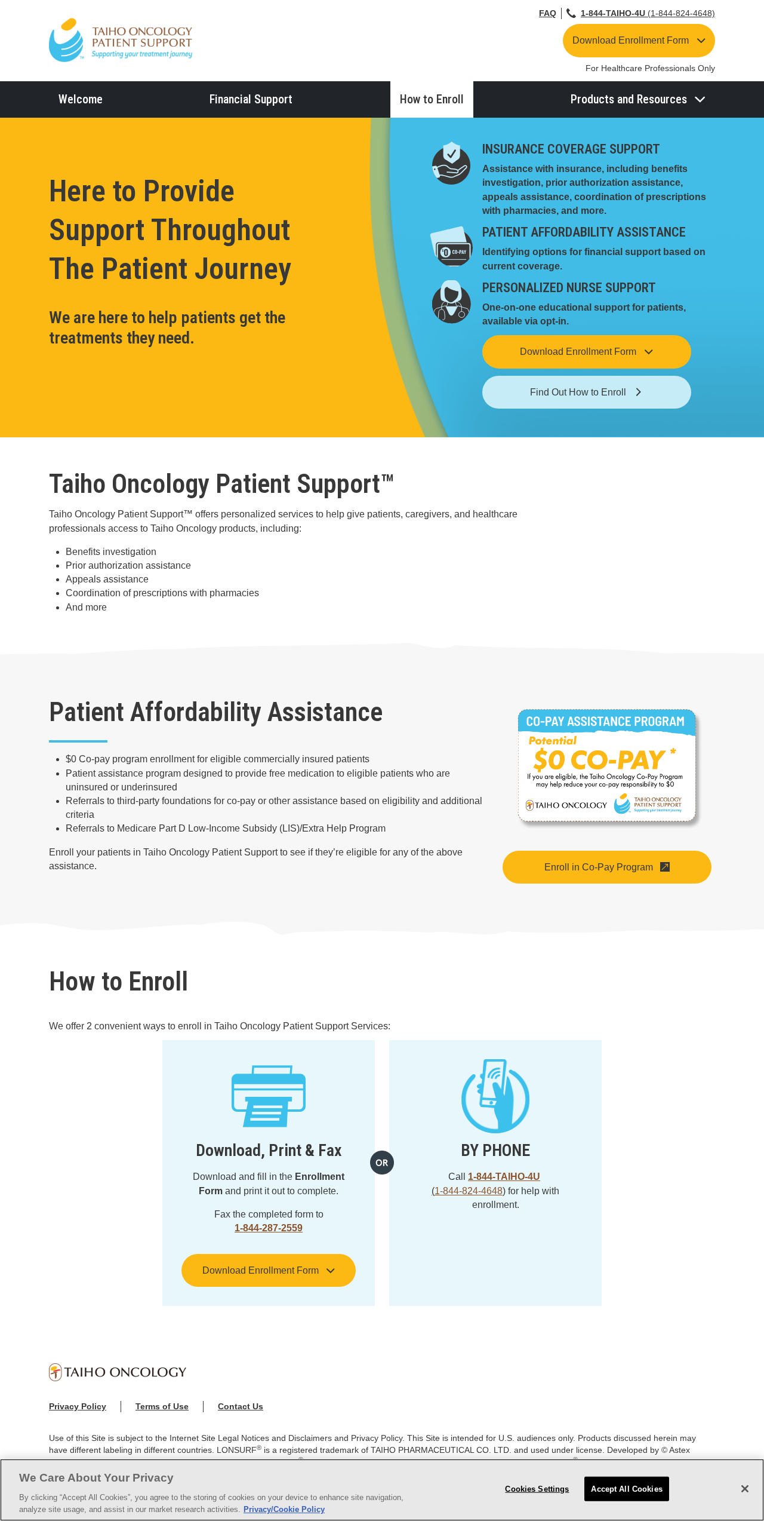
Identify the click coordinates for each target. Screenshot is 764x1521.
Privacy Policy (77, 1406)
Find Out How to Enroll (578, 392)
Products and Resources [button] (629, 99)
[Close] (745, 1489)
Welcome (80, 99)
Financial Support (251, 99)
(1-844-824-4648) (648, 13)
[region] (382, 1490)
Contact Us (240, 1406)
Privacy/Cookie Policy (284, 1508)
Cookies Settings (537, 1489)
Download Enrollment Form (630, 40)
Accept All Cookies (626, 1489)
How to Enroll (432, 99)
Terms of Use (162, 1406)
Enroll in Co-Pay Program (598, 867)
